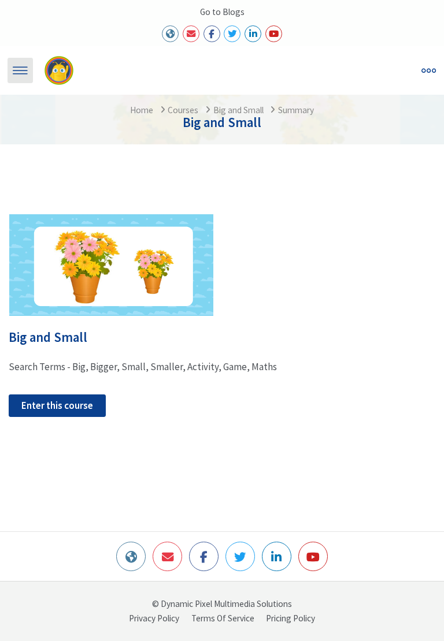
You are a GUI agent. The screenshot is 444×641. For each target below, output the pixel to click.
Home (141, 110)
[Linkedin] (253, 33)
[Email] (191, 33)
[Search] (282, 70)
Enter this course (57, 405)
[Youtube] (273, 33)
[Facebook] (212, 33)
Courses (183, 110)
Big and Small (238, 110)
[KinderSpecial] (59, 70)
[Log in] (308, 70)
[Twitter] (232, 33)
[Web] (170, 33)
